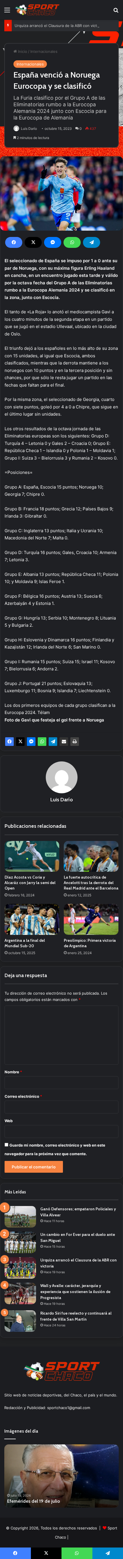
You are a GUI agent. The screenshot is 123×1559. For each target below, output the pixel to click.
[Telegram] (91, 242)
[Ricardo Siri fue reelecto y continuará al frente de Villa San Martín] (20, 1321)
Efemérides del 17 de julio (36, 1501)
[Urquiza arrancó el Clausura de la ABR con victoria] (20, 1268)
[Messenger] (52, 242)
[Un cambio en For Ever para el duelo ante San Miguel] (20, 1242)
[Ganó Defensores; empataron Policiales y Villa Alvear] (20, 1217)
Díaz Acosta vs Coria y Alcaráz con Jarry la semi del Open (30, 883)
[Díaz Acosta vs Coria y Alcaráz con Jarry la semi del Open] (32, 856)
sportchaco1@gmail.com (68, 1407)
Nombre (13, 1072)
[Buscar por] (116, 11)
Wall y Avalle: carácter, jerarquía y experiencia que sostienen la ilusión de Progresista (75, 1291)
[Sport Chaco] (37, 10)
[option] (64, 1476)
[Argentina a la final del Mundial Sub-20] (32, 919)
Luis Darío (29, 128)
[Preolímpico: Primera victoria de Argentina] (91, 919)
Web (9, 1120)
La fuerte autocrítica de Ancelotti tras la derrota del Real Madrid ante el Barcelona (91, 883)
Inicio (22, 51)
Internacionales (43, 51)
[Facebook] (13, 242)
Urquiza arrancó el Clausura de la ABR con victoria (59, 25)
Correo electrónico (23, 1096)
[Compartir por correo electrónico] (63, 741)
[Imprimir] (74, 741)
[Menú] (7, 11)
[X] (33, 242)
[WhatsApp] (72, 242)
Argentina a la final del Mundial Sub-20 (25, 943)
